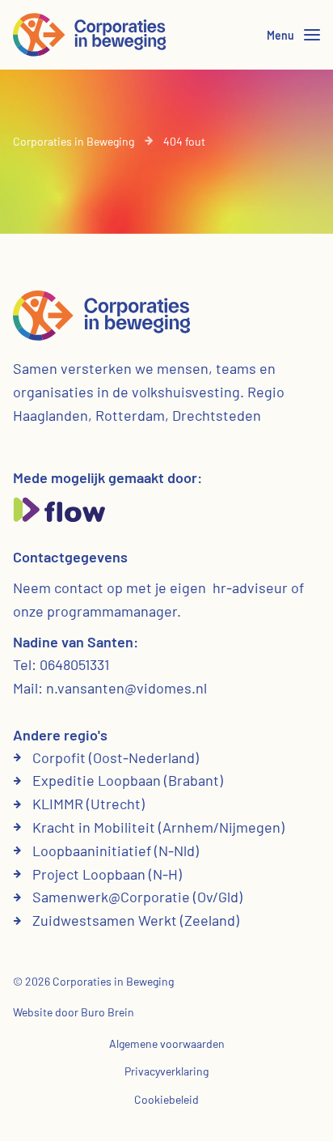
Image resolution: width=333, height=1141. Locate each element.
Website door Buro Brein (73, 1012)
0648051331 (74, 664)
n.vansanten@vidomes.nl (126, 688)
